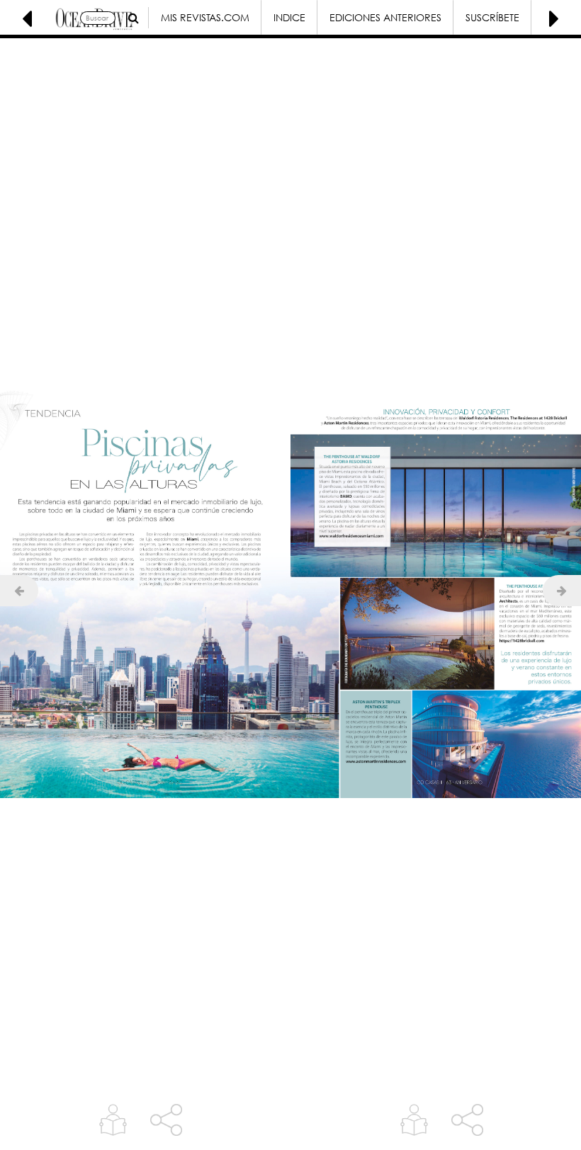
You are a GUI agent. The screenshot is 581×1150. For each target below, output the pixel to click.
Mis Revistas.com (205, 17)
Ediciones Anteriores (385, 17)
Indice (289, 17)
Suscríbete (492, 17)
